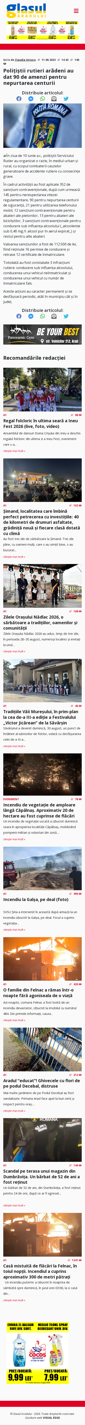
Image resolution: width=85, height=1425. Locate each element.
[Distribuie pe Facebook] (19, 99)
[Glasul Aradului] (17, 10)
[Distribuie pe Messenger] (31, 99)
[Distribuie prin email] (54, 99)
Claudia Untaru (25, 60)
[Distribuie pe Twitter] (66, 99)
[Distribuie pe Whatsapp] (42, 99)
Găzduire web (34, 1418)
